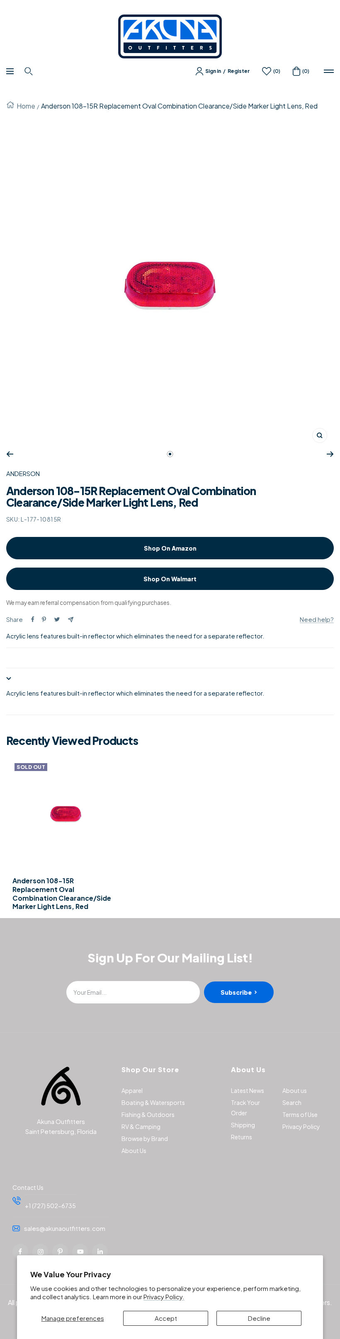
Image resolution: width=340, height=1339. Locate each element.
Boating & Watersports (153, 1102)
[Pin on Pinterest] (44, 619)
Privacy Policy (301, 1126)
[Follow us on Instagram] (40, 1251)
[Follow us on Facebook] (20, 1251)
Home (26, 106)
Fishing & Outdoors (148, 1114)
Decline (259, 1318)
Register (239, 71)
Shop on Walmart (170, 578)
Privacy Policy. (164, 1296)
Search (291, 1102)
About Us (133, 1150)
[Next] (330, 454)
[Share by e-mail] (70, 619)
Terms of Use (300, 1114)
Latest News (247, 1090)
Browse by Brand (144, 1138)
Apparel (132, 1090)
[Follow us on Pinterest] (60, 1251)
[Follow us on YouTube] (80, 1251)
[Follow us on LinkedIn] (100, 1251)
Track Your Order (245, 1108)
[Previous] (9, 454)
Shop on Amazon (170, 548)
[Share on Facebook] (32, 619)
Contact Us (28, 1187)
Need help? (317, 619)
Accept (166, 1318)
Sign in (213, 71)
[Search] (29, 71)
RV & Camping (140, 1126)
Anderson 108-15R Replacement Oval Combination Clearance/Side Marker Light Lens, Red (61, 894)
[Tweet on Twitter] (57, 619)
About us (294, 1090)
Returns (241, 1137)
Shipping (243, 1125)
